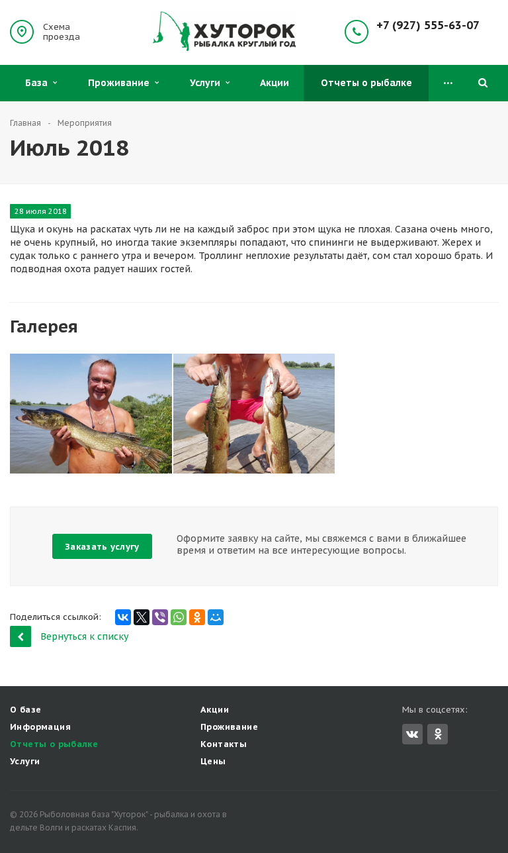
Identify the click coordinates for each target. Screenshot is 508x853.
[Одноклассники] (197, 617)
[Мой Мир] (216, 617)
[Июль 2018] (91, 414)
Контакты (223, 744)
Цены (213, 761)
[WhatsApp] (179, 617)
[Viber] (160, 617)
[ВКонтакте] (123, 617)
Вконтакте (412, 734)
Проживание (121, 83)
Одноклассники (437, 734)
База (39, 83)
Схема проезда (61, 32)
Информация (40, 726)
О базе (25, 709)
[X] (141, 617)
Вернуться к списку (84, 636)
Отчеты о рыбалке (366, 83)
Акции (274, 83)
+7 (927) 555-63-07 (428, 25)
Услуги (208, 83)
